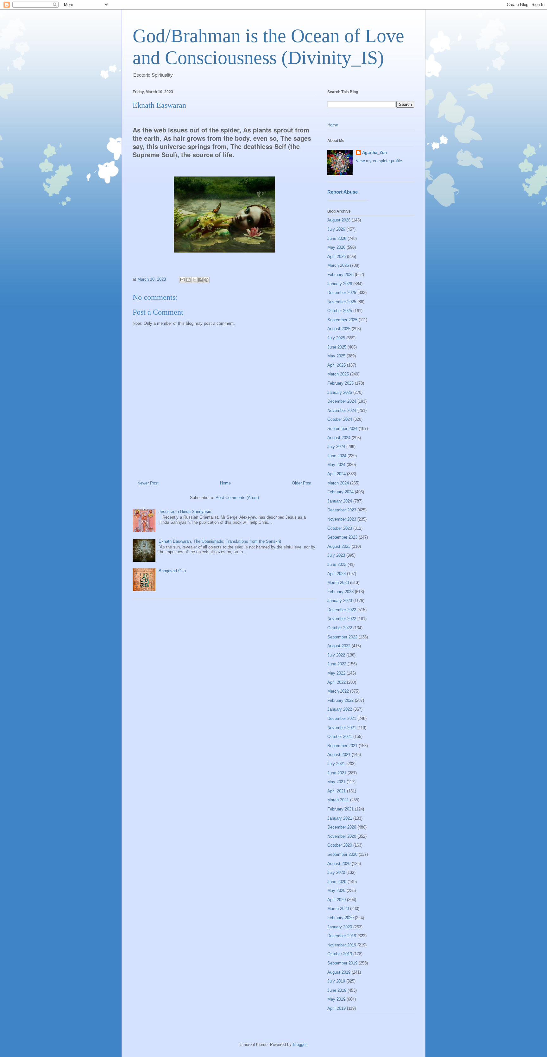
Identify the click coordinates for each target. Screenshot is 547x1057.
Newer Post (148, 483)
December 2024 (341, 401)
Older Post (301, 483)
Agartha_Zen (374, 152)
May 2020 (336, 890)
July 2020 (336, 872)
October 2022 (339, 627)
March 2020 (338, 908)
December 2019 (341, 935)
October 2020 (339, 845)
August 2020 (338, 863)
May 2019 (336, 999)
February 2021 (340, 809)
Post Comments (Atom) (237, 497)
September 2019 (342, 963)
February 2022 (340, 700)
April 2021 (336, 791)
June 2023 (336, 564)
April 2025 (336, 365)
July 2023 (336, 555)
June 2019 (336, 990)
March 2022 (338, 691)
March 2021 (338, 800)
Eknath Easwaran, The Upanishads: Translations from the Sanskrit (220, 541)
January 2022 (339, 709)
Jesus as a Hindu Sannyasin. (185, 511)
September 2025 (342, 319)
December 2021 (341, 718)
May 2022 (336, 673)
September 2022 (342, 637)
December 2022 (341, 609)
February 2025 (340, 383)
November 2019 (341, 945)
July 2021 (336, 763)
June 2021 (336, 773)
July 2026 (336, 229)
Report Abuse (342, 192)
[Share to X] (194, 280)
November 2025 (341, 301)
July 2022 (336, 655)
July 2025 (336, 338)
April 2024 (336, 473)
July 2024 (336, 446)
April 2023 (336, 573)
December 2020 (341, 827)
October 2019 (339, 953)
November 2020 (341, 836)
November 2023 (341, 519)
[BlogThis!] (188, 280)
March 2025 (338, 374)
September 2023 (342, 537)
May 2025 (336, 356)
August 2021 (338, 754)
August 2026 (338, 220)
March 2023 (338, 582)
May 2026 (336, 247)
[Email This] (182, 280)
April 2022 (336, 682)
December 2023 (341, 510)
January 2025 (339, 392)
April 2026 (336, 256)
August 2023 (338, 546)
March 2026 (338, 265)
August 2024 (338, 437)
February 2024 (340, 492)
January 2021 (339, 818)
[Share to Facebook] (200, 280)
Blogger (299, 1044)
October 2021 (339, 736)
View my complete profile (379, 160)
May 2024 (336, 464)
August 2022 (338, 646)
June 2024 (336, 455)
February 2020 (340, 917)
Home (225, 483)
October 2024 (339, 419)
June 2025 (336, 347)
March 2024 (338, 483)
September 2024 (342, 428)
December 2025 (341, 292)
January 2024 (339, 501)
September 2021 (342, 745)
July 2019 (336, 981)
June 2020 (336, 881)
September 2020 (342, 854)
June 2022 (336, 664)
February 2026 (340, 274)
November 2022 (341, 618)
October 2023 (339, 528)
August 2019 (338, 972)
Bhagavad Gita (172, 570)
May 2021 (336, 781)
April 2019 (336, 1008)
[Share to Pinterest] (206, 280)
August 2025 (338, 328)
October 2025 (339, 310)
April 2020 (336, 899)
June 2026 (336, 238)
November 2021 (341, 727)
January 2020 (339, 927)
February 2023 (340, 591)
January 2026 (339, 283)
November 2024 (341, 410)
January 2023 (339, 600)
